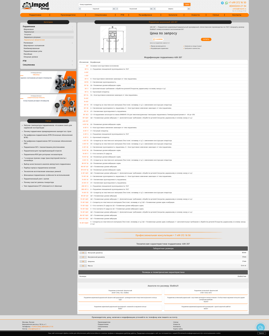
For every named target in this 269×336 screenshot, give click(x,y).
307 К (86, 79)
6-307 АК (85, 147)
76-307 (86, 102)
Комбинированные (32, 48)
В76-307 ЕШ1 (83, 219)
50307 (120, 309)
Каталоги (173, 15)
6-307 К (85, 128)
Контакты (236, 15)
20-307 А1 (85, 183)
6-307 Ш (85, 124)
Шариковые (29, 29)
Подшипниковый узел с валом (36, 179)
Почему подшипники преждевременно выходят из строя (47, 131)
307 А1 (86, 111)
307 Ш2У (85, 118)
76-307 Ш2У (84, 212)
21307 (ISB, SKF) (206, 293)
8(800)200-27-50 (237, 6)
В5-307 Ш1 (84, 196)
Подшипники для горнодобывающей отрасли (43, 151)
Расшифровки (145, 15)
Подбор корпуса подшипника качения (40, 168)
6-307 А (85, 134)
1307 (120, 300)
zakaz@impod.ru (239, 9)
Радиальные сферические (34, 40)
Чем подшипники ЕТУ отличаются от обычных (43, 186)
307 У (86, 89)
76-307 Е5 (85, 193)
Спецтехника (101, 15)
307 (87, 66)
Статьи (216, 15)
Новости (195, 15)
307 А (86, 69)
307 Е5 (86, 105)
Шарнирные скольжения (34, 46)
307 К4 (86, 95)
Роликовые (28, 43)
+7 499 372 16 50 (237, 2)
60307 (206, 309)
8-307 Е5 (85, 160)
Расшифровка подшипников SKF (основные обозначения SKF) (48, 142)
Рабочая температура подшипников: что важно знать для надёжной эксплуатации (48, 126)
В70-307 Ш (84, 170)
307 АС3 (85, 115)
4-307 (86, 76)
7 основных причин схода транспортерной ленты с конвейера (45, 159)
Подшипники (35, 15)
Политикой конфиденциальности (190, 333)
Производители (68, 15)
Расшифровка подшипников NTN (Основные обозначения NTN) (48, 136)
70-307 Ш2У (84, 199)
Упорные (27, 34)
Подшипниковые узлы (33, 51)
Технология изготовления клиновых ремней (42, 171)
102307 (206, 302)
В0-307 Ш (85, 163)
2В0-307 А (85, 186)
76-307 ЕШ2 (84, 209)
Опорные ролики (31, 57)
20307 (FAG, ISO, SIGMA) (120, 293)
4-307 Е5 (85, 141)
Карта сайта (178, 329)
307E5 (86, 82)
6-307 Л (85, 131)
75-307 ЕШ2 (84, 206)
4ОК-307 (85, 121)
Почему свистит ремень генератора (39, 182)
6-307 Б (85, 137)
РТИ (122, 15)
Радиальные (29, 32)
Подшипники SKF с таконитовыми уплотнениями (44, 147)
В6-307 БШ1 (84, 215)
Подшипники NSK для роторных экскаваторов (43, 154)
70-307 (86, 98)
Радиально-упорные (32, 37)
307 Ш (86, 85)
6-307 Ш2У (84, 173)
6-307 (86, 72)
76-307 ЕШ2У (84, 223)
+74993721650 (36, 327)
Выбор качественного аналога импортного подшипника (47, 164)
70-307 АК (85, 176)
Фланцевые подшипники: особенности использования (47, 175)
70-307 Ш (85, 150)
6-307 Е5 (85, 144)
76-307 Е (85, 154)
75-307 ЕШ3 (84, 202)
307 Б (86, 92)
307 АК (86, 108)
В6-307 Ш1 (84, 167)
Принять (261, 333)
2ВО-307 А (84, 189)
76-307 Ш (85, 157)
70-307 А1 (85, 180)
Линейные (28, 54)
